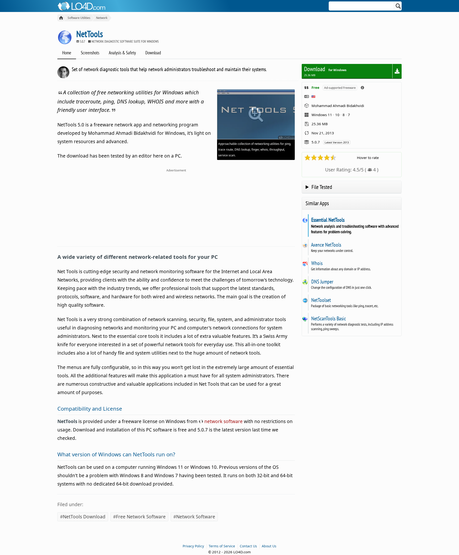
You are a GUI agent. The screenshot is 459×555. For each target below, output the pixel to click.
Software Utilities (79, 18)
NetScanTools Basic (328, 318)
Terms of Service (222, 546)
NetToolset (321, 300)
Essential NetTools (327, 219)
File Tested (321, 186)
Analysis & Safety (122, 53)
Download (153, 53)
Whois (316, 263)
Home (66, 53)
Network (101, 18)
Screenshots (90, 53)
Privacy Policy (193, 546)
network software (223, 421)
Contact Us (248, 546)
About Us (269, 546)
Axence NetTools (326, 244)
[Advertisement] (176, 210)
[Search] (398, 6)
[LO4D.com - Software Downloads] (60, 17)
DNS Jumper (322, 281)
